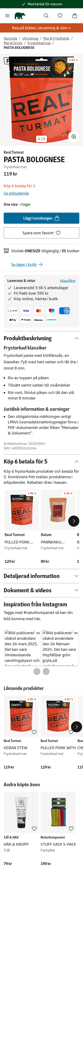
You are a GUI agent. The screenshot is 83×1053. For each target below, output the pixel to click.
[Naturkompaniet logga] (20, 15)
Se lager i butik (24, 264)
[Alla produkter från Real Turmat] (15, 62)
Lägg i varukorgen (37, 218)
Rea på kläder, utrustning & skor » (41, 27)
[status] (41, 139)
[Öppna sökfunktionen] (46, 15)
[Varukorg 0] (74, 15)
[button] (22, 648)
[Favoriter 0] (59, 15)
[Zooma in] (73, 136)
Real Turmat (14, 152)
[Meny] (7, 15)
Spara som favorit (37, 232)
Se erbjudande (16, 193)
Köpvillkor (68, 281)
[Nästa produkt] (73, 521)
